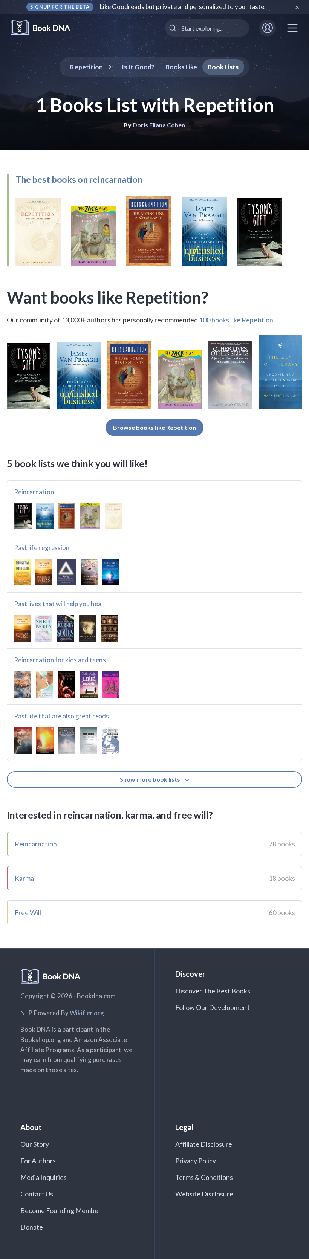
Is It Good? (138, 67)
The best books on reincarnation (78, 179)
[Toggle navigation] (292, 28)
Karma (24, 878)
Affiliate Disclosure (204, 1144)
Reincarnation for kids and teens (60, 660)
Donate (31, 1227)
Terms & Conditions (204, 1177)
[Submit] (173, 28)
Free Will (28, 912)
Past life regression (41, 548)
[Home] (45, 28)
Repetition (86, 67)
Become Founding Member (60, 1210)
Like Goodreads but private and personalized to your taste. (183, 7)
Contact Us (37, 1194)
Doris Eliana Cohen (159, 124)
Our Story (34, 1144)
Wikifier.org (87, 1013)
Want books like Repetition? (107, 297)
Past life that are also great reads (61, 716)
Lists (223, 67)
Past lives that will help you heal (58, 604)
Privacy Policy (195, 1161)
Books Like (181, 67)
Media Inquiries (43, 1177)
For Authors (38, 1161)
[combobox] (207, 28)
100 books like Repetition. (237, 320)
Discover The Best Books (212, 991)
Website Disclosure (204, 1194)
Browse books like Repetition (154, 427)
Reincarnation (34, 492)
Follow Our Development (212, 1007)
